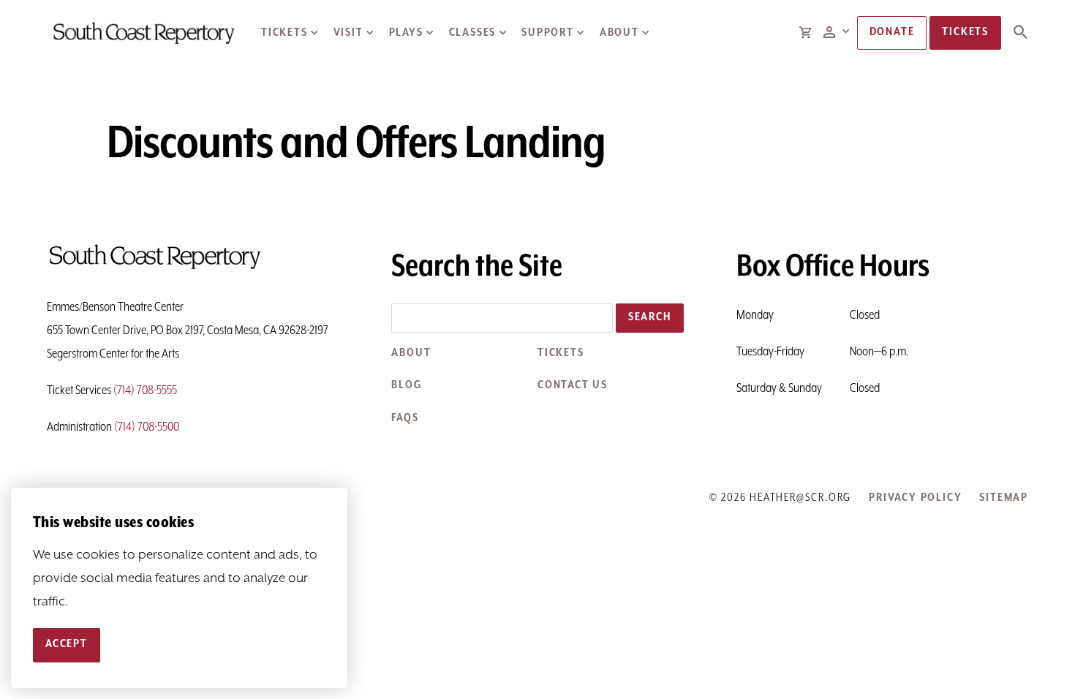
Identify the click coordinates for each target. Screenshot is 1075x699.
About (619, 32)
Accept (66, 644)
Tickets (284, 32)
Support (547, 32)
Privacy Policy (915, 498)
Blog (406, 385)
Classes (473, 32)
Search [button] (649, 317)
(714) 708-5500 (146, 427)
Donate (892, 32)
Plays (406, 32)
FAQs (404, 418)
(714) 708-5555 (145, 390)
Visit (348, 32)
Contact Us (573, 385)
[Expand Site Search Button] (1020, 33)
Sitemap (1003, 498)
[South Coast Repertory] (143, 32)
